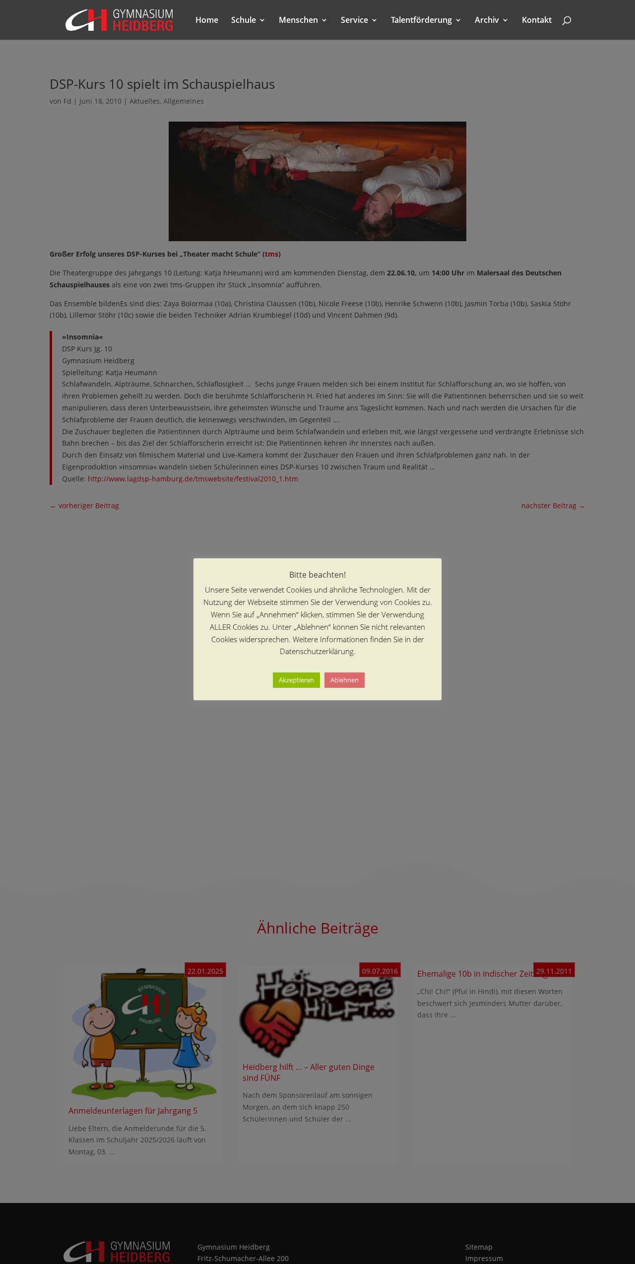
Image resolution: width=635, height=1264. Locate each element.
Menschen (298, 20)
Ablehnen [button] (344, 680)
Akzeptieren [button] (296, 680)
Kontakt (537, 20)
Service (354, 20)
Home (206, 20)
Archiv (487, 20)
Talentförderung (421, 20)
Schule (243, 20)
